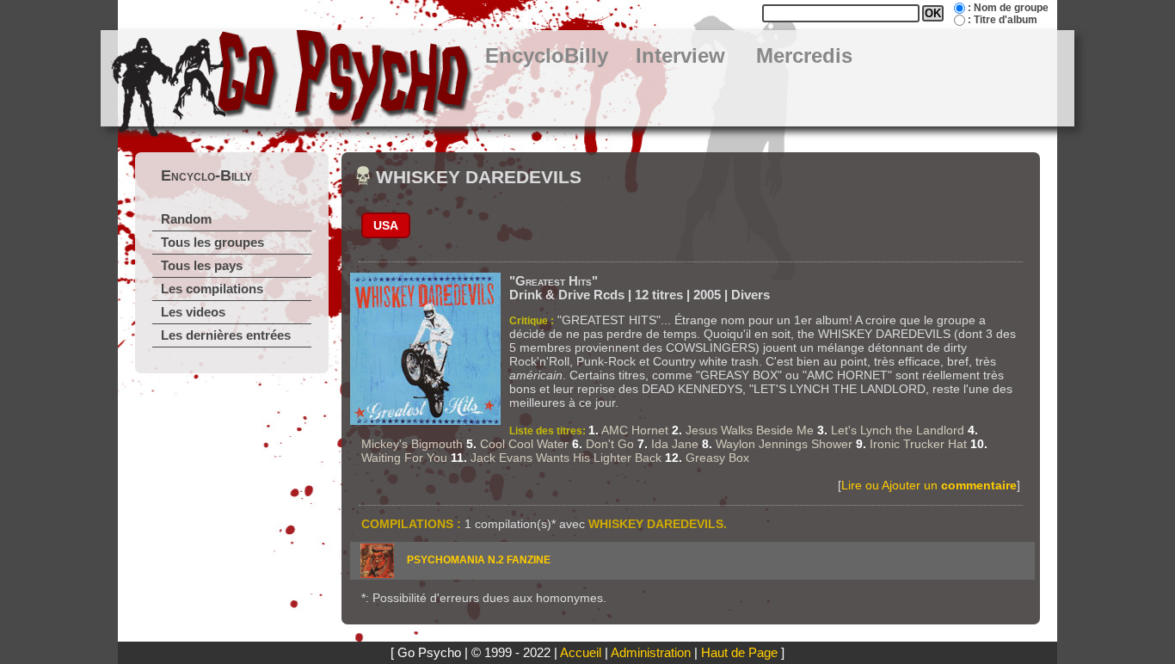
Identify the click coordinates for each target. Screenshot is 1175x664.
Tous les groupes (212, 242)
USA (385, 225)
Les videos (193, 312)
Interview (680, 56)
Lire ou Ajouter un (929, 485)
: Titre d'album (1002, 20)
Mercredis (804, 56)
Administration (651, 653)
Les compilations (212, 289)
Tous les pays (202, 266)
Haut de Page (739, 653)
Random (186, 219)
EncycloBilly (546, 56)
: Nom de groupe (1008, 8)
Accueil (580, 653)
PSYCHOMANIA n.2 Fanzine (479, 560)
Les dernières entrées (226, 335)
